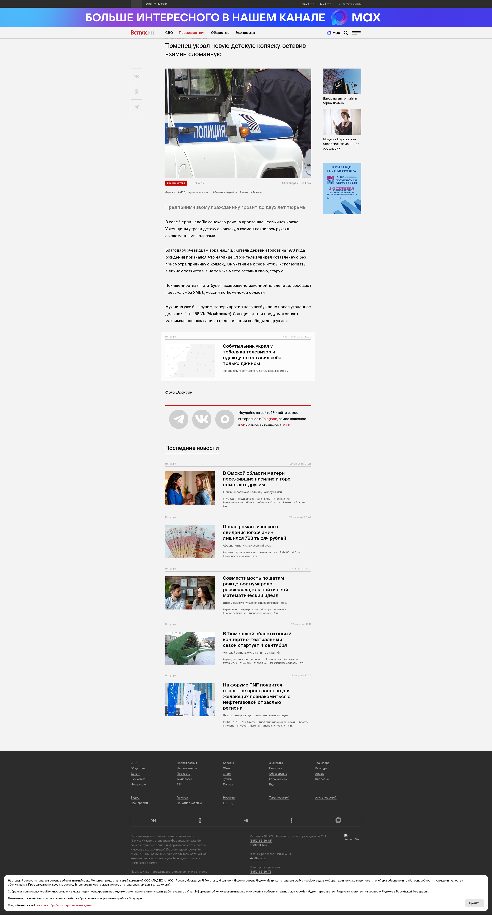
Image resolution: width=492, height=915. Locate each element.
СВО (169, 33)
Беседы (228, 762)
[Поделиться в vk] (136, 76)
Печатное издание (189, 802)
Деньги (135, 773)
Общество (220, 33)
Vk (243, 425)
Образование (278, 773)
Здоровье (322, 779)
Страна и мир (278, 779)
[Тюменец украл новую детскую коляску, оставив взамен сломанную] (238, 123)
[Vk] (154, 820)
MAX (286, 425)
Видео (135, 797)
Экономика (245, 33)
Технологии (184, 779)
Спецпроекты (140, 802)
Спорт (227, 773)
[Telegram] (246, 820)
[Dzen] (292, 820)
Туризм (227, 779)
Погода (228, 784)
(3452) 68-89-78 (260, 871)
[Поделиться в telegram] (136, 107)
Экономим (276, 762)
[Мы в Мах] (333, 33)
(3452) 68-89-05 (261, 840)
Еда (271, 784)
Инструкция (138, 784)
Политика (275, 768)
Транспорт (322, 762)
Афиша (319, 773)
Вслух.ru (142, 32)
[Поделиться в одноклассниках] (136, 92)
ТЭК (179, 784)
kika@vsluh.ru (258, 858)
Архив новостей (326, 797)
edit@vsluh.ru (258, 845)
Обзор (227, 768)
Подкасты (183, 773)
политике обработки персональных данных (65, 905)
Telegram (269, 419)
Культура (321, 768)
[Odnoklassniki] (200, 820)
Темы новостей (279, 797)
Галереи (182, 797)
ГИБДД (228, 802)
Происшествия (192, 33)
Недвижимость (187, 768)
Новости (229, 797)
